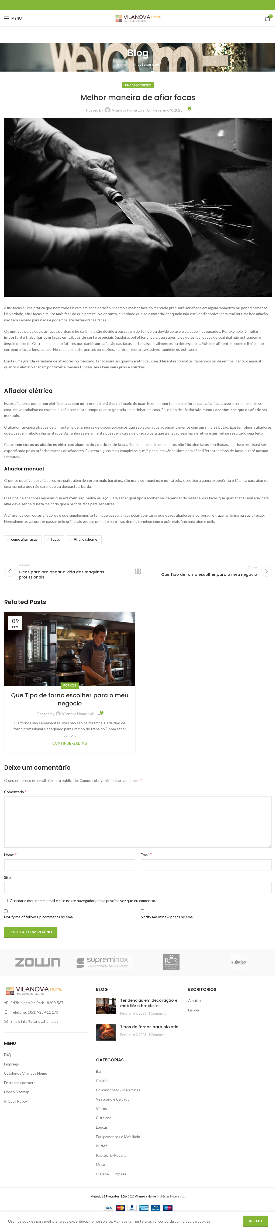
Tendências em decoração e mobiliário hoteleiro (148, 1003)
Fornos (69, 685)
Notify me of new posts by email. (168, 916)
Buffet (101, 1145)
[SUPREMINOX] (104, 962)
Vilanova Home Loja (128, 110)
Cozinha (102, 1080)
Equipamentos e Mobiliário (118, 1136)
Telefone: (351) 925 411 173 (34, 1012)
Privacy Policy (15, 1101)
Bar (99, 1071)
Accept (256, 1221)
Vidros (101, 1108)
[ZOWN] (37, 962)
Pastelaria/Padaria (111, 1155)
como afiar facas (24, 539)
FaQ (7, 1054)
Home (122, 64)
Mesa (100, 1164)
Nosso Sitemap (16, 1091)
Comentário (15, 791)
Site (7, 877)
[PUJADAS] (238, 962)
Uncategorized (146, 64)
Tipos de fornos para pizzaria (149, 1027)
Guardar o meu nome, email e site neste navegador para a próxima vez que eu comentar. (83, 900)
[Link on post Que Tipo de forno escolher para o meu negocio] (69, 649)
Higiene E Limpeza (111, 1174)
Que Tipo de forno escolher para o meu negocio (70, 699)
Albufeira (195, 1000)
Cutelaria (103, 1117)
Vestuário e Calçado (113, 1099)
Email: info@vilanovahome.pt (34, 1021)
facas (55, 539)
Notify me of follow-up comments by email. (39, 916)
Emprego (11, 1064)
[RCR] (171, 962)
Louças (102, 1127)
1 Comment (157, 1013)
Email (146, 854)
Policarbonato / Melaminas (118, 1090)
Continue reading (69, 743)
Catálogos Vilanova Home (25, 1073)
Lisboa (193, 1010)
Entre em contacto (20, 1082)
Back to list (138, 571)
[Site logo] (138, 18)
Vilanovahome (85, 539)
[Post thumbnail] (106, 1007)
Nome (10, 854)
